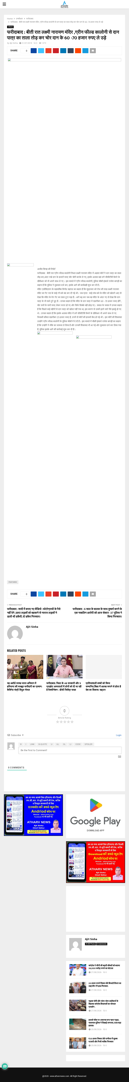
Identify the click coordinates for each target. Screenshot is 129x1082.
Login (118, 735)
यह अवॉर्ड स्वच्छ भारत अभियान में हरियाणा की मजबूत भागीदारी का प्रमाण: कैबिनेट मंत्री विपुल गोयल (24, 686)
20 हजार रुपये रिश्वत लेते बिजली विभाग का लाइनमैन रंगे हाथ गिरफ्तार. (105, 984)
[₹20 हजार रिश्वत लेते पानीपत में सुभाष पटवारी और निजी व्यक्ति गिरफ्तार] (77, 1043)
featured (13, 582)
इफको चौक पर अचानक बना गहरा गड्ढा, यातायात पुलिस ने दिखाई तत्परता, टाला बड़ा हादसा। (105, 1022)
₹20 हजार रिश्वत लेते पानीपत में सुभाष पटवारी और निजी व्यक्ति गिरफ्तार (103, 1040)
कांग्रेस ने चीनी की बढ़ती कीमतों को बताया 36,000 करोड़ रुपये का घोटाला (104, 967)
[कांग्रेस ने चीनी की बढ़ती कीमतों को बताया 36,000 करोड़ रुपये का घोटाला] (77, 969)
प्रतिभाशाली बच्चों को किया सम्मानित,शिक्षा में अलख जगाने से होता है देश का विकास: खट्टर (103, 686)
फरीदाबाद (10, 27)
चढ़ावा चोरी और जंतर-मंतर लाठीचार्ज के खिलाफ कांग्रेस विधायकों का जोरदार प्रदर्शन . (103, 1004)
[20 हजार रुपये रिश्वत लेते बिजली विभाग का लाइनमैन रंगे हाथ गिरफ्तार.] (77, 987)
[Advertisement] (95, 909)
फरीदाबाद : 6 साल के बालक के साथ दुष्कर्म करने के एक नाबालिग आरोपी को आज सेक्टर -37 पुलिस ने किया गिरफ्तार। (97, 613)
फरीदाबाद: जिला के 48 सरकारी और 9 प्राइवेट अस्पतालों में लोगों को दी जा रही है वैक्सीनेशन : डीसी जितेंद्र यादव (63, 686)
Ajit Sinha (14, 43)
